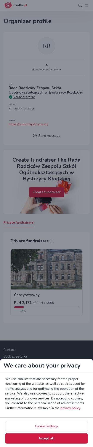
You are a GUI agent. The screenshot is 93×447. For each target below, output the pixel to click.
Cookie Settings (46, 426)
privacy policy (70, 408)
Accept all (46, 438)
